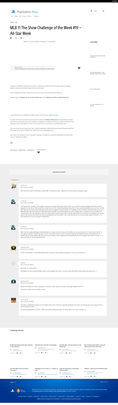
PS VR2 (16, 16)
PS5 (12, 16)
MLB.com (59, 92)
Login (95, 11)
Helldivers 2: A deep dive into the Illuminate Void (95, 368)
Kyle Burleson (65, 349)
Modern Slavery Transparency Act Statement (48, 399)
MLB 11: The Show (14, 150)
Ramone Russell (18, 67)
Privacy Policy (52, 396)
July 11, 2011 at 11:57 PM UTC (27, 202)
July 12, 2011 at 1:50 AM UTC (27, 264)
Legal (82, 396)
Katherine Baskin (91, 371)
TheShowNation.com (48, 130)
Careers (78, 396)
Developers (96, 396)
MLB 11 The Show (54, 115)
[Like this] (20, 353)
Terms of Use (44, 396)
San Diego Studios (30, 150)
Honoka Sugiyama (17, 373)
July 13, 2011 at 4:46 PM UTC (27, 301)
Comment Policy (22, 396)
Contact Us (88, 396)
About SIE (36, 396)
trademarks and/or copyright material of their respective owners (50, 391)
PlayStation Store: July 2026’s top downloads (46, 345)
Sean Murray (16, 349)
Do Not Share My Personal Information (71, 399)
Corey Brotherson (91, 349)
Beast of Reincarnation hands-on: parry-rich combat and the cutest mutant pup (94, 345)
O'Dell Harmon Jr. (42, 347)
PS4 (20, 16)
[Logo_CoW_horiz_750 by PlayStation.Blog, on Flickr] (42, 77)
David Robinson (41, 373)
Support (30, 396)
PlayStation (27, 11)
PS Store (24, 16)
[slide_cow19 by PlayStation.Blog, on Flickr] (42, 106)
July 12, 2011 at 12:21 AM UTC (27, 249)
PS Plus (29, 16)
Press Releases (70, 396)
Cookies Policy (61, 396)
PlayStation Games (22, 150)
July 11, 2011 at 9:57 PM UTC (27, 187)
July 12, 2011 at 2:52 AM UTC (27, 283)
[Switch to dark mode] (91, 11)
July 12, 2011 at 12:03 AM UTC (27, 228)
